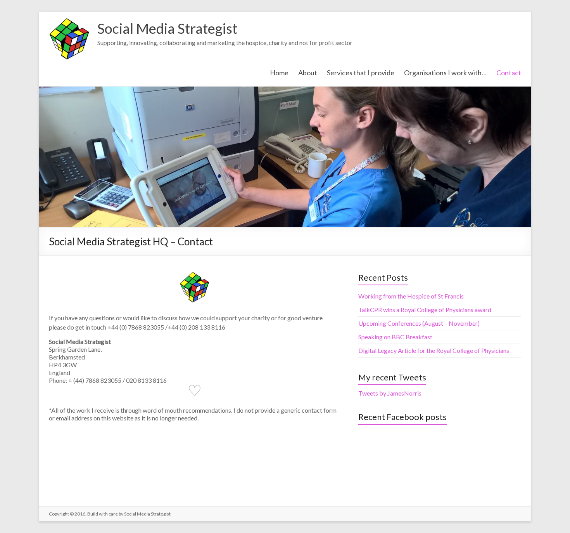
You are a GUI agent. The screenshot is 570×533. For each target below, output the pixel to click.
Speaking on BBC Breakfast (395, 336)
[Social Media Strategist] (69, 21)
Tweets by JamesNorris (389, 393)
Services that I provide (360, 72)
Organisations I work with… (445, 72)
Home (279, 72)
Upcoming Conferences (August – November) (419, 323)
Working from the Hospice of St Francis (411, 296)
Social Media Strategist (167, 28)
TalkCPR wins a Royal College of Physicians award (424, 309)
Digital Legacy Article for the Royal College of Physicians (433, 350)
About (307, 72)
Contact (508, 72)
